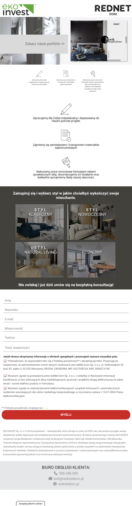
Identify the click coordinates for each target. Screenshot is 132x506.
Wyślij (66, 415)
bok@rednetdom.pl (68, 479)
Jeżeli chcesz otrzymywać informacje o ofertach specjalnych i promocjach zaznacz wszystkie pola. (60, 356)
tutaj (45, 407)
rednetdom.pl (68, 484)
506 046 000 (67, 473)
